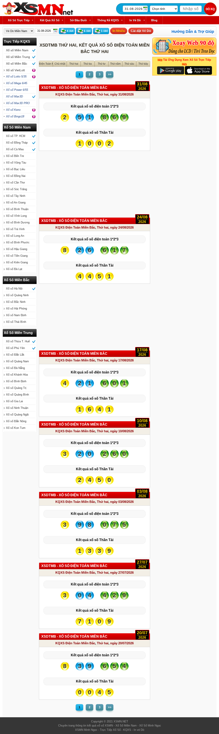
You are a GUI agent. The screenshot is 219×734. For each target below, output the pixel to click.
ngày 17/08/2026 (122, 360)
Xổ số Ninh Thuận (17, 407)
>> (109, 74)
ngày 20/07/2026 (122, 643)
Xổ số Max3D (14, 96)
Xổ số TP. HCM (15, 136)
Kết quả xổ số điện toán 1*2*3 (94, 106)
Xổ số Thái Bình (16, 321)
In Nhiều (118, 31)
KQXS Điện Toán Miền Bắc (75, 94)
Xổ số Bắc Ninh (15, 301)
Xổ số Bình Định (16, 381)
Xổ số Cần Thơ (15, 182)
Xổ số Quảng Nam (17, 361)
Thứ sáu (129, 63)
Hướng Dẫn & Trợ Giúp (193, 31)
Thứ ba (87, 63)
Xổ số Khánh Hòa (17, 374)
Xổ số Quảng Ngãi (17, 414)
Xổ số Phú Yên (15, 348)
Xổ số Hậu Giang (16, 249)
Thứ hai (73, 63)
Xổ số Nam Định (16, 315)
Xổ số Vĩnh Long (16, 215)
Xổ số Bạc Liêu (15, 169)
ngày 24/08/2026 (122, 227)
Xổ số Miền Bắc (16, 63)
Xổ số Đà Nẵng (15, 368)
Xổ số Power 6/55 (17, 89)
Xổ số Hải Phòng (16, 308)
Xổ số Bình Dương (18, 222)
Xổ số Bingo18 (15, 116)
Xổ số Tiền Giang (17, 255)
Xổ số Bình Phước (18, 242)
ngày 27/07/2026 (122, 572)
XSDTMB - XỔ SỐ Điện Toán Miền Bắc (74, 87)
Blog (154, 20)
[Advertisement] (94, 185)
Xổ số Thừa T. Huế (18, 341)
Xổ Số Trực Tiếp (19, 20)
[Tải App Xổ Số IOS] (198, 70)
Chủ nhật (60, 63)
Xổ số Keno (13, 109)
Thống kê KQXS (108, 20)
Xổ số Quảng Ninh (17, 295)
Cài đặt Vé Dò (141, 31)
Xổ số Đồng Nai (15, 175)
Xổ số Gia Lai (14, 401)
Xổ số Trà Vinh (15, 229)
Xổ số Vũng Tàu (16, 162)
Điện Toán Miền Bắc (46, 63)
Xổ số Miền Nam (17, 50)
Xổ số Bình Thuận (17, 209)
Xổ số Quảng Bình (17, 394)
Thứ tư (101, 63)
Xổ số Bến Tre (15, 156)
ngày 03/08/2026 (122, 501)
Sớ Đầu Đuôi (78, 20)
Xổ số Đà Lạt (14, 269)
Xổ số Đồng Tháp (17, 142)
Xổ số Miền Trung (18, 57)
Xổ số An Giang (15, 202)
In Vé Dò (135, 20)
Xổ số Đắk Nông (16, 421)
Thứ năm (115, 63)
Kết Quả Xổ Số (49, 20)
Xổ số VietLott (15, 70)
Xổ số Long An (15, 235)
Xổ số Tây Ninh (15, 195)
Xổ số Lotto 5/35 (16, 76)
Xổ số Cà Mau (15, 149)
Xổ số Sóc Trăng (16, 189)
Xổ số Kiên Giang (17, 262)
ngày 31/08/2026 (122, 94)
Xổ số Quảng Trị (16, 388)
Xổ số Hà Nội (14, 288)
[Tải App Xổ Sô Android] (170, 70)
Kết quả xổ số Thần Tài (94, 132)
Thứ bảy (143, 63)
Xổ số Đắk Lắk (15, 354)
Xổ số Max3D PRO (18, 103)
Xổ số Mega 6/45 (16, 83)
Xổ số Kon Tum (15, 427)
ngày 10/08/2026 (122, 431)
